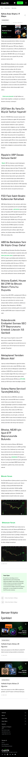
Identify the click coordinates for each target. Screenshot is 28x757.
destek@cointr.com (6, 732)
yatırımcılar (16, 209)
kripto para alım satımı (7, 255)
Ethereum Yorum (8, 523)
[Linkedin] (7, 754)
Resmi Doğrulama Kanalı (7, 746)
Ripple (3, 163)
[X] (2, 754)
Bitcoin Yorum (6, 476)
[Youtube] (15, 754)
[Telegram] (10, 754)
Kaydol (20, 2)
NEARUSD (14, 457)
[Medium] (12, 754)
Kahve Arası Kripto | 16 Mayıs (11, 598)
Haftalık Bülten (7, 8)
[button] (14, 713)
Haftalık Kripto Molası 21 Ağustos (10, 684)
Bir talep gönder (5, 744)
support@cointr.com (6, 734)
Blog (2, 8)
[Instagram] (4, 754)
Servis (3, 742)
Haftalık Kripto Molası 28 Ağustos (10, 645)
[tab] (14, 713)
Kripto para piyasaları (8, 96)
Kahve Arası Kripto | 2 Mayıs (11, 602)
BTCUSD (22, 379)
